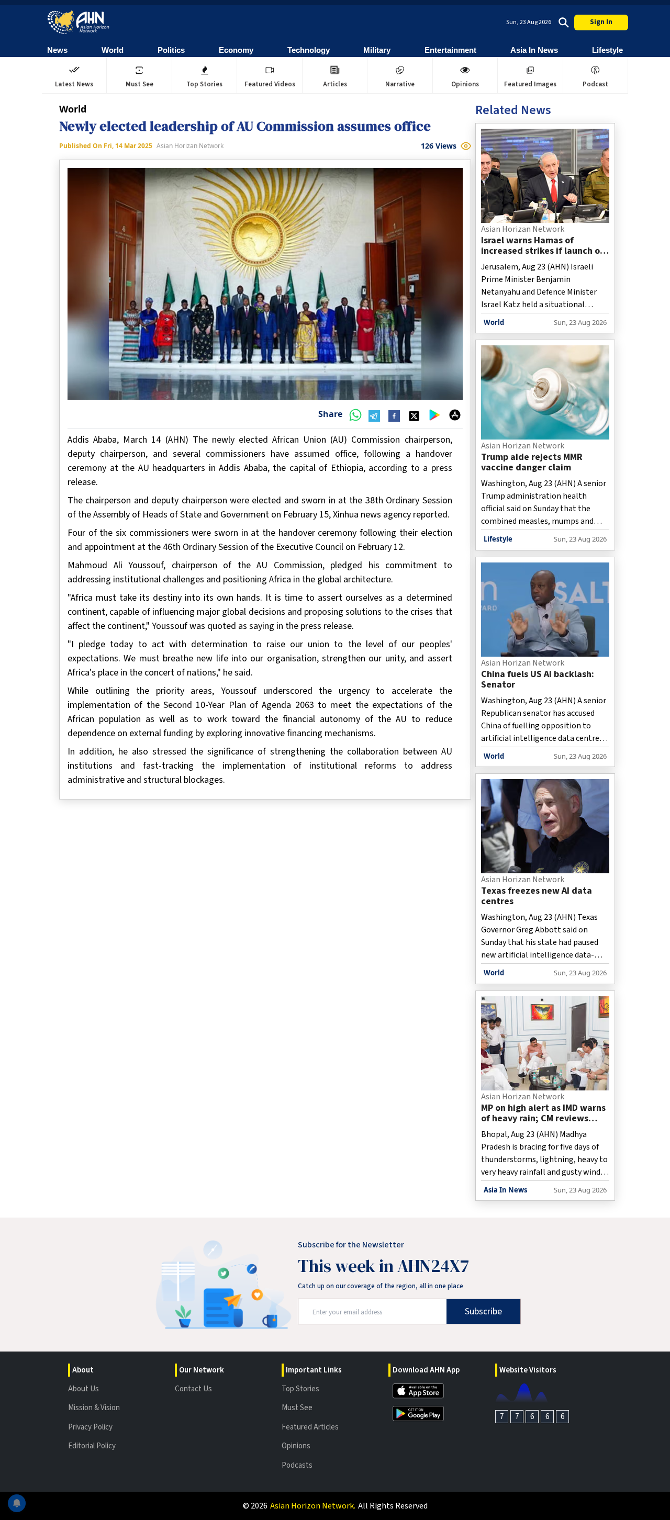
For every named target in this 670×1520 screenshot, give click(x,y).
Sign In (601, 22)
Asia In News (534, 50)
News (57, 50)
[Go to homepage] (78, 22)
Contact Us (193, 1388)
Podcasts (297, 1465)
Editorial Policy (92, 1445)
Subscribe (483, 1311)
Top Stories (300, 1388)
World (113, 50)
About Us (83, 1388)
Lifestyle (607, 50)
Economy (236, 50)
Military (376, 50)
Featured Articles (310, 1427)
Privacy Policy (90, 1427)
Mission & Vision (94, 1407)
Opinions (296, 1445)
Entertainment (450, 50)
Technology (308, 50)
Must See (297, 1407)
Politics (171, 50)
